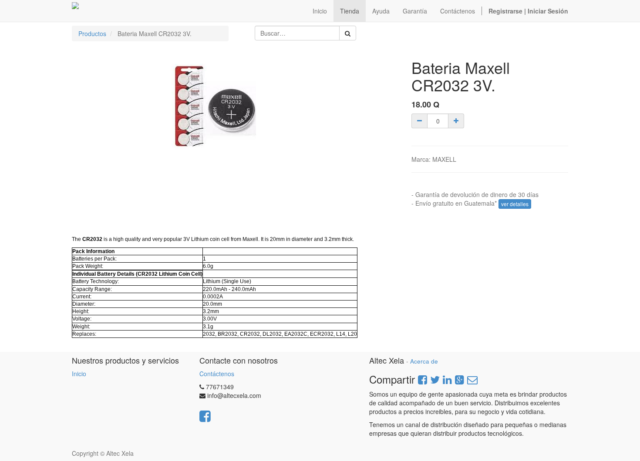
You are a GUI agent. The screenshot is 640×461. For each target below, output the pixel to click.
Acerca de (424, 361)
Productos (92, 33)
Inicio (79, 373)
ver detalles (515, 203)
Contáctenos (216, 373)
